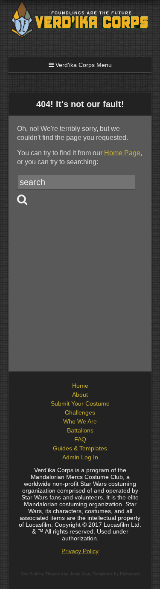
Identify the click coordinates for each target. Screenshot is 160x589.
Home (80, 385)
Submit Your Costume (80, 403)
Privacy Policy (80, 551)
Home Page (122, 153)
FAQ (80, 439)
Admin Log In (80, 457)
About (80, 394)
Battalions (80, 430)
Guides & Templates (80, 448)
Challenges (80, 412)
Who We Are (80, 421)
